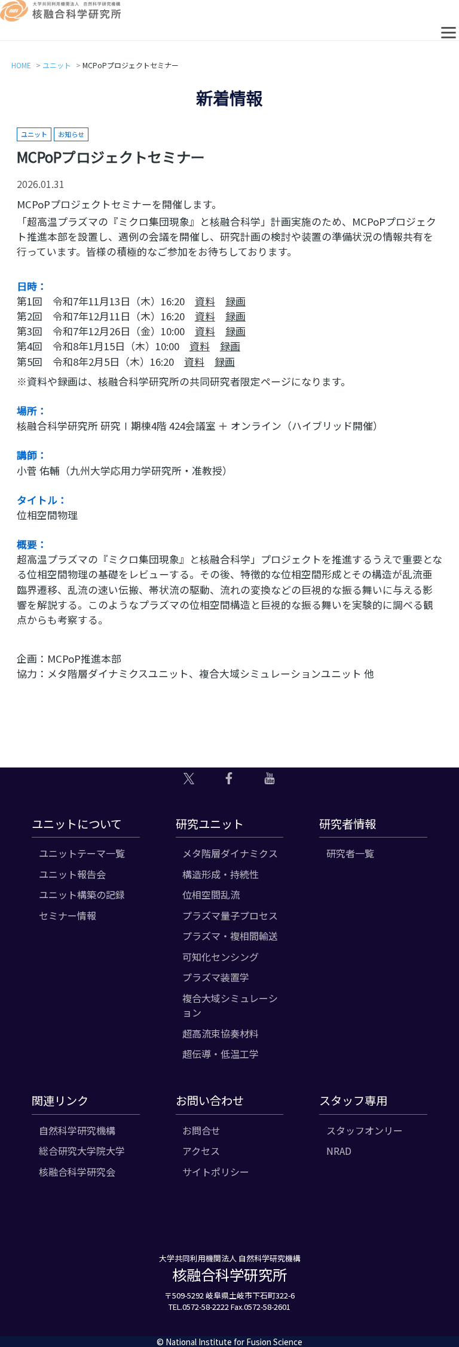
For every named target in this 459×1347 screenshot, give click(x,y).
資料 (205, 301)
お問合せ (201, 1130)
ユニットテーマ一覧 (82, 853)
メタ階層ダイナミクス (230, 853)
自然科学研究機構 (77, 1130)
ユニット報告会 (72, 874)
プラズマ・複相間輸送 (230, 936)
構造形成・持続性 (220, 874)
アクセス (201, 1150)
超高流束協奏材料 (220, 1033)
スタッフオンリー (364, 1130)
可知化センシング (220, 956)
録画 (235, 301)
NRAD (338, 1150)
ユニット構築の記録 (82, 894)
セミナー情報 (67, 915)
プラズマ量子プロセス (230, 915)
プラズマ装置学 (215, 977)
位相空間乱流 (211, 894)
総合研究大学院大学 (82, 1150)
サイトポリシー (215, 1171)
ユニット (56, 65)
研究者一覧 (350, 853)
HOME (21, 65)
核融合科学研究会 (77, 1171)
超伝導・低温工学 (220, 1053)
